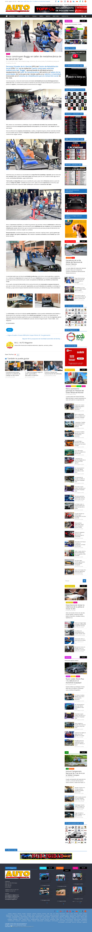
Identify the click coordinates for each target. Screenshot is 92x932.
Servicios (62, 919)
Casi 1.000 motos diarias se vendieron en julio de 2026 (80, 452)
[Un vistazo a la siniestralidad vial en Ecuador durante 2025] (69, 630)
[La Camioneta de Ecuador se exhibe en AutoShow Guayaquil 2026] (69, 476)
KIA (30, 918)
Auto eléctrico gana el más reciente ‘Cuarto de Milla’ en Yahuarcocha (80, 297)
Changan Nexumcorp (35, 919)
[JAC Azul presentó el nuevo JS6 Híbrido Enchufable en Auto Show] (69, 467)
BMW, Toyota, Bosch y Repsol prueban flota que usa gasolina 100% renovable (80, 553)
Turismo (34, 16)
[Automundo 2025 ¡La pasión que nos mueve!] (69, 638)
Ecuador (43, 61)
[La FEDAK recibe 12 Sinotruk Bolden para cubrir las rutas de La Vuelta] (69, 503)
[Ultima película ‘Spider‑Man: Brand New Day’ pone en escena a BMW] (69, 522)
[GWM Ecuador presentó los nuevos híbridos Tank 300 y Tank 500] (69, 796)
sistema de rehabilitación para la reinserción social (38, 76)
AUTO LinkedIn (62, 920)
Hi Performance (11, 920)
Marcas (82, 916)
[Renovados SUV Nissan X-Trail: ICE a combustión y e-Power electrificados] (69, 541)
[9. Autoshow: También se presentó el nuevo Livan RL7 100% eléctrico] (69, 421)
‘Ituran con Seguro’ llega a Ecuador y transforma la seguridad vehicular (80, 624)
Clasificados (8, 916)
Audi (40, 918)
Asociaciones (52, 919)
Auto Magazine (23, 61)
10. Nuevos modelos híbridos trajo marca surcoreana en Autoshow (79, 434)
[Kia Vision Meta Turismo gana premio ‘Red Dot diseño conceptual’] (69, 560)
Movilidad (74, 29)
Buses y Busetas (47, 916)
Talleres (29, 920)
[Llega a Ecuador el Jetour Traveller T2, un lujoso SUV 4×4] (69, 812)
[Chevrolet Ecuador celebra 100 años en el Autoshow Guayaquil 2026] (69, 486)
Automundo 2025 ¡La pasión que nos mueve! (80, 639)
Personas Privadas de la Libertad (19, 66)
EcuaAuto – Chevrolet (44, 919)
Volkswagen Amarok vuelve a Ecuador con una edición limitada (80, 806)
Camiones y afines (55, 916)
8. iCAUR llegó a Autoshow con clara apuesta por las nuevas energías (80, 443)
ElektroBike (74, 918)
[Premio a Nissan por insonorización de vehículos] (53, 362)
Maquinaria (72, 916)
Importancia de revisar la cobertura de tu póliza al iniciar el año (75, 607)
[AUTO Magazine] (6, 16)
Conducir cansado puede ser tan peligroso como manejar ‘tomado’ (76, 35)
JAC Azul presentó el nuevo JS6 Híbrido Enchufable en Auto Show (79, 470)
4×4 (54, 913)
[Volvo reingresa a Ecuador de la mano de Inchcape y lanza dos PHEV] (69, 722)
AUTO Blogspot (47, 920)
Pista (73, 257)
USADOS (46, 915)
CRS (36, 61)
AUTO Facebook (55, 920)
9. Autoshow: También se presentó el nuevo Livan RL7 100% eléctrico (80, 424)
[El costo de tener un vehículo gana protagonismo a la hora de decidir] (69, 513)
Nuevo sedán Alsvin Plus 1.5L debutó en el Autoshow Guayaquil (80, 416)
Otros (78, 918)
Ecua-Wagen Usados (64, 915)
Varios (41, 16)
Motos (27, 16)
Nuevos (48, 16)
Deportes (19, 16)
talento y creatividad (53, 74)
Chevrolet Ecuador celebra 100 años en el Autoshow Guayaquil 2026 (80, 489)
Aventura (68, 386)
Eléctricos (15, 913)
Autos (86, 916)
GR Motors (79, 915)
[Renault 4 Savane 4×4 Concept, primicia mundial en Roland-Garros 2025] (69, 787)
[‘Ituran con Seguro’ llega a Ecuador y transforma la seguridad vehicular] (69, 622)
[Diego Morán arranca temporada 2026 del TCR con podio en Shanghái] (69, 277)
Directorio (56, 16)
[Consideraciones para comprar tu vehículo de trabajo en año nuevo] (14, 362)
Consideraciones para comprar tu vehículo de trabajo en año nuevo (13, 373)
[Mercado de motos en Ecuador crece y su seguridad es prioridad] (69, 646)
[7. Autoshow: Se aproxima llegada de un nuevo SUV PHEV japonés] (69, 458)
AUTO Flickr (79, 922)
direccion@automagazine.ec (11, 897)
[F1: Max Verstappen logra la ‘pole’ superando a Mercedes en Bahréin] (33, 362)
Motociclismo (62, 913)
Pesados (24, 913)
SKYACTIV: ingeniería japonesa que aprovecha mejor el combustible (79, 534)
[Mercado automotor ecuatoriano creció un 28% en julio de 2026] (69, 495)
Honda (64, 918)
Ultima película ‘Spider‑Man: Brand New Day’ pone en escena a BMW (79, 525)
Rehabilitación (50, 61)
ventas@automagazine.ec (11, 899)
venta (15, 63)
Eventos (68, 676)
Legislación (84, 922)
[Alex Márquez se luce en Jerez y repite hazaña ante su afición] (69, 287)
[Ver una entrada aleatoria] (85, 16)
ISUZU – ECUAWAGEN (13, 918)
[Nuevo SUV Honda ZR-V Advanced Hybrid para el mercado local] (69, 569)
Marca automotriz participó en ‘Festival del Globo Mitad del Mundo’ (75, 391)
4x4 (67, 768)
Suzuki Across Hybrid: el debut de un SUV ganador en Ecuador (80, 734)
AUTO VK (74, 922)
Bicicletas (76, 913)
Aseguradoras (69, 602)
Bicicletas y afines (39, 916)
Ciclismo (68, 913)
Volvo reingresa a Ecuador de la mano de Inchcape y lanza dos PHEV (80, 725)
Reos (10, 63)
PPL (46, 61)
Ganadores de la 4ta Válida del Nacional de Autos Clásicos (33, 1)
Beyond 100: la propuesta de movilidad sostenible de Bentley (42, 339)
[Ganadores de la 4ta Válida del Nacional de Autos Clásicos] (76, 244)
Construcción (32, 61)
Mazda (37, 918)
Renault (56, 918)
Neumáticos (84, 919)
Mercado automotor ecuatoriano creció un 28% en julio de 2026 (80, 498)
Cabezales (62, 916)
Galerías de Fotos (9, 915)
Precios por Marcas (40, 915)
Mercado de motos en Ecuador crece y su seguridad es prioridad (80, 648)
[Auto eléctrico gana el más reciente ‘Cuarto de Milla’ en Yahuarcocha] (69, 295)
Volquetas (67, 916)
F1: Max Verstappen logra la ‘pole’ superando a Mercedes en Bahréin (33, 373)
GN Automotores (24, 916)
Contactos (65, 16)
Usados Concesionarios (54, 915)
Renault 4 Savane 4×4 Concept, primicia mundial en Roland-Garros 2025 (80, 790)
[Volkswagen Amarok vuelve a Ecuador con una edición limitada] (69, 804)
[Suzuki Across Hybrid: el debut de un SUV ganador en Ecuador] (69, 732)
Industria (12, 16)
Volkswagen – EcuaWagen (23, 918)
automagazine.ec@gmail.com (12, 895)
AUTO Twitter (77, 920)
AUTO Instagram (69, 920)
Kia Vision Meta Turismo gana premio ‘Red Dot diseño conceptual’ (80, 563)
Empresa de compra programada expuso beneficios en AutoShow (79, 407)
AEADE (57, 919)
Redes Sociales (40, 920)
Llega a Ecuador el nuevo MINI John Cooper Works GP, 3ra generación (28, 335)
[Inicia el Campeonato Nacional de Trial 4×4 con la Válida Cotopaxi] (76, 755)
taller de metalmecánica (29, 72)
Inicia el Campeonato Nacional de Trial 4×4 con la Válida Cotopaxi (75, 773)
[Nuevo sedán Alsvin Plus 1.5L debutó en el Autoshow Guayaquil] (69, 413)
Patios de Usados (77, 919)
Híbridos (19, 913)
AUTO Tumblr (68, 922)
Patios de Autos (73, 915)
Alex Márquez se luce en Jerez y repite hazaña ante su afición (80, 289)
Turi (12, 63)
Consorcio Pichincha (69, 919)
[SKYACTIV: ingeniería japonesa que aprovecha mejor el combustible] (69, 531)
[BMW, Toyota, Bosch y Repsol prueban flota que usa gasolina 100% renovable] (69, 550)
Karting (57, 913)
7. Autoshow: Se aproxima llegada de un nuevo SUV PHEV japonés (80, 461)
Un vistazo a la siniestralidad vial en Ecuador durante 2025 (80, 632)
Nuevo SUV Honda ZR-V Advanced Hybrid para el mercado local (80, 571)
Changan (52, 918)
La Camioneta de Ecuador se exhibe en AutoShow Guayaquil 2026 (80, 479)
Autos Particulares (16, 916)
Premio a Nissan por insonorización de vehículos (53, 373)
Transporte (80, 29)
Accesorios (17, 920)
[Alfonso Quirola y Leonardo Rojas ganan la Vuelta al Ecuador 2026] (60, 889)
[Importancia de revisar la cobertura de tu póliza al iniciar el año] (76, 589)
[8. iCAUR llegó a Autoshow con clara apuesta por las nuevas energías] (69, 440)
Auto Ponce (84, 915)
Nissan (33, 918)
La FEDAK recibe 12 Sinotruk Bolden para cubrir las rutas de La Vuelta (80, 506)
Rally (48, 913)
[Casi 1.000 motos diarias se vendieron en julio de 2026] (69, 450)
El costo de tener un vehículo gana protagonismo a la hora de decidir (80, 516)
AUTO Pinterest (61, 922)
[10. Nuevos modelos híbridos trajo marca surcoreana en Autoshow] (69, 431)
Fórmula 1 (44, 913)
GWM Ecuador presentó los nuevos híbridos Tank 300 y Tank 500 (80, 798)
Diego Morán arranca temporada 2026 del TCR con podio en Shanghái (80, 280)
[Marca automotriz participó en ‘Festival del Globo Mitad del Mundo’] (76, 373)
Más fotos (16, 915)
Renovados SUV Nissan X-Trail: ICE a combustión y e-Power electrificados (80, 544)
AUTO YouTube (84, 920)
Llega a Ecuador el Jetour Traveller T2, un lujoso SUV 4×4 (80, 814)
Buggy (28, 61)
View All (83, 20)
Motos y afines (31, 916)
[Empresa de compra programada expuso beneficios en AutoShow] (69, 404)
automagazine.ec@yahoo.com (12, 896)
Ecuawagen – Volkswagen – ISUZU (14, 919)
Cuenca (39, 61)
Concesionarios (84, 918)
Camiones (34, 913)
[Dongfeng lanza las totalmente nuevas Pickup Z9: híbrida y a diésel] (69, 740)
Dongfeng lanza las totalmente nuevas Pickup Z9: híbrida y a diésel (80, 743)
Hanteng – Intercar (46, 918)
